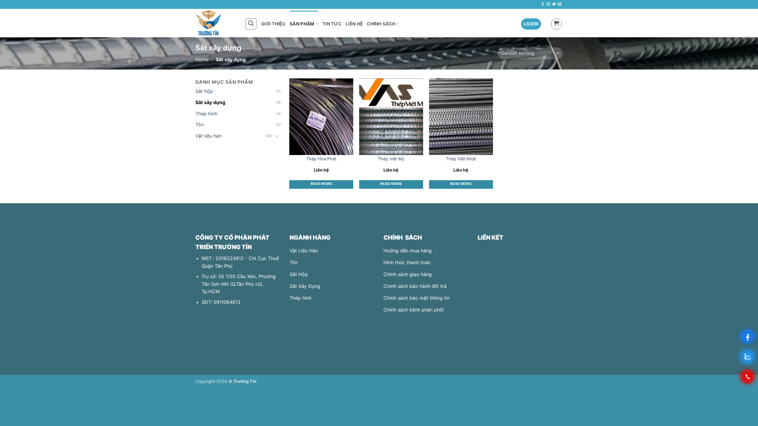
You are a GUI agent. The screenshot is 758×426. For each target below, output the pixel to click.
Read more (321, 184)
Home (202, 59)
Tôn (199, 125)
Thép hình (206, 114)
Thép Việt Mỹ (391, 158)
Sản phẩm (302, 24)
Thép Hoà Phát (321, 158)
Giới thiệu (273, 24)
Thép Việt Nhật (461, 158)
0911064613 (226, 302)
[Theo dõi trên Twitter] (554, 4)
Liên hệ (354, 24)
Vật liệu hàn (208, 136)
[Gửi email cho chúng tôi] (559, 4)
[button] (531, 24)
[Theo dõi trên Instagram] (548, 4)
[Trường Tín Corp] (215, 23)
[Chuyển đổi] (277, 135)
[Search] (251, 24)
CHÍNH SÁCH (381, 24)
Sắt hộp (204, 91)
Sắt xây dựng (210, 102)
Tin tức (331, 24)
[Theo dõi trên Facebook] (543, 4)
